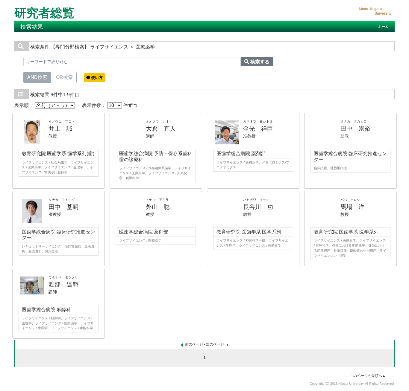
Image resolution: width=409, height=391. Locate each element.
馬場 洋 (352, 207)
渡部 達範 (63, 284)
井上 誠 (60, 128)
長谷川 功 (258, 207)
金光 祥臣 (258, 128)
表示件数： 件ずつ (109, 105)
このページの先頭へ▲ (368, 376)
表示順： (24, 105)
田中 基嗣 (63, 207)
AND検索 (37, 77)
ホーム (383, 27)
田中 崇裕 (355, 128)
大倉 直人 (161, 128)
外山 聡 (158, 207)
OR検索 (64, 77)
